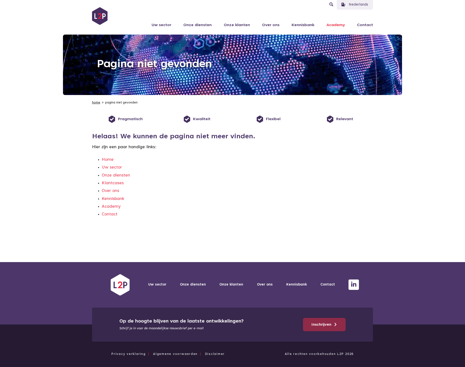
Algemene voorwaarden (175, 354)
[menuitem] (96, 102)
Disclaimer (215, 354)
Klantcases (113, 183)
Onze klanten (237, 25)
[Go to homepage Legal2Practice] (100, 16)
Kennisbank (303, 25)
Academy (335, 25)
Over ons (270, 25)
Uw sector (161, 25)
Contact (365, 25)
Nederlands (358, 5)
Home (108, 160)
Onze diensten (197, 25)
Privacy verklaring (128, 354)
